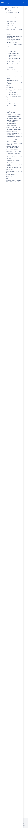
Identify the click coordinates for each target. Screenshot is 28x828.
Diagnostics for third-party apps (14, 118)
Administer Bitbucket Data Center (13, 17)
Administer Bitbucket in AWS (14, 48)
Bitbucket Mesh (10, 87)
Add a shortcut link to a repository (14, 129)
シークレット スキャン (11, 101)
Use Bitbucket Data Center (11, 15)
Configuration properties (12, 74)
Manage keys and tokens (12, 149)
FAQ (7, 178)
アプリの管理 (10, 67)
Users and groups (11, 19)
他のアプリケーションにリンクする (14, 151)
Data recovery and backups (13, 80)
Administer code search (12, 131)
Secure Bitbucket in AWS (13, 53)
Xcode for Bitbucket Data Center (14, 167)
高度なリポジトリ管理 (11, 21)
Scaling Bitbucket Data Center (13, 127)
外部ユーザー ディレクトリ (12, 23)
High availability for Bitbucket (13, 116)
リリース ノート (9, 176)
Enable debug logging (11, 125)
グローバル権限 (10, 25)
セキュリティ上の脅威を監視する (14, 71)
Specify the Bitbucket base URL (14, 61)
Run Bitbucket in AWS (12, 42)
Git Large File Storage (11, 92)
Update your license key (12, 73)
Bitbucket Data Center (10, 174)
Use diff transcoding (11, 103)
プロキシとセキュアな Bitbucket (14, 114)
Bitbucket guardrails (11, 123)
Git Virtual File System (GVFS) (13, 94)
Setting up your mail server (12, 27)
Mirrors (8, 85)
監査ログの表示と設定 (11, 69)
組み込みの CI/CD (9, 169)
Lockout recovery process (12, 109)
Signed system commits (12, 99)
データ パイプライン (11, 162)
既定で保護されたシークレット (13, 160)
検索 (24, 3)
